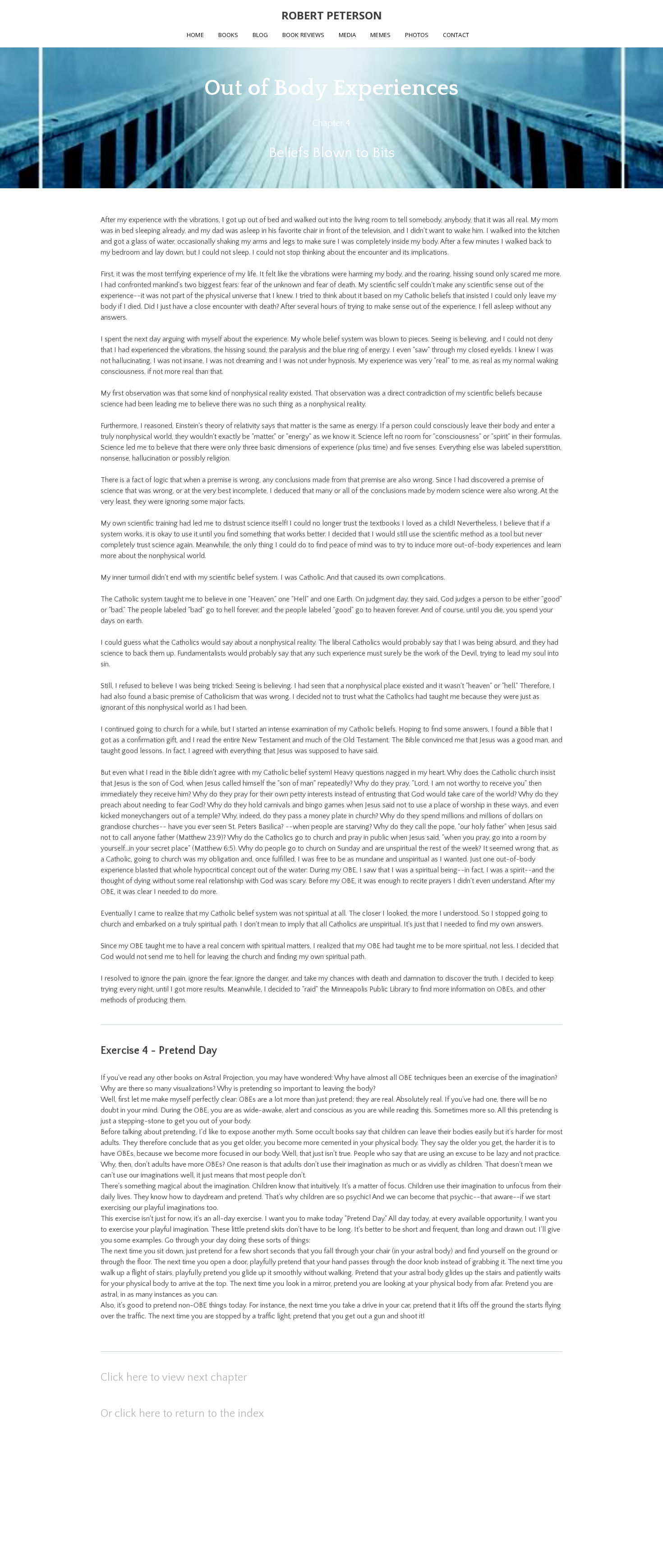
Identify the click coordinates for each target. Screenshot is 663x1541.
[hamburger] (61, 14)
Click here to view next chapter (174, 1377)
